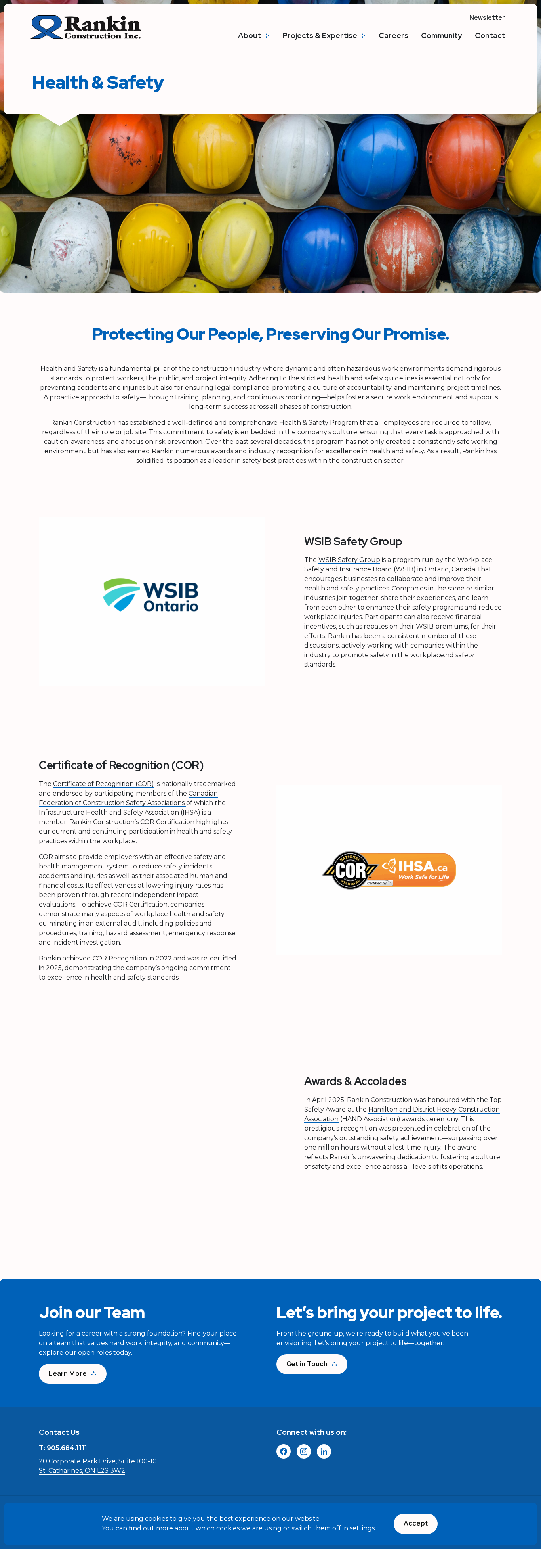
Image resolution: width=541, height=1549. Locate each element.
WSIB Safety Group (349, 560)
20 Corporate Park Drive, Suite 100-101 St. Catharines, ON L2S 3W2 (99, 1465)
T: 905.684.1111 (63, 1448)
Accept (416, 1523)
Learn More (68, 1373)
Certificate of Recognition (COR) (103, 784)
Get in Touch (307, 1364)
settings (362, 1528)
